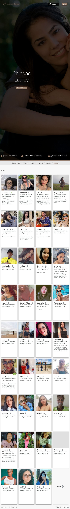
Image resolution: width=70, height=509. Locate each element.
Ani (55, 376)
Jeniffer (23, 340)
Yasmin (57, 229)
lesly (4, 303)
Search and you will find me (9, 236)
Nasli (22, 450)
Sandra (5, 413)
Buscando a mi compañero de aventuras (61, 271)
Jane (4, 340)
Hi (20, 198)
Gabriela (40, 303)
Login (64, 4)
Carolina (57, 340)
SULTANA (6, 229)
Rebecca (23, 192)
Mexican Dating (16, 163)
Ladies (41, 163)
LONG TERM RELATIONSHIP (44, 198)
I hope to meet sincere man (26, 235)
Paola (39, 340)
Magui (5, 450)
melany (23, 266)
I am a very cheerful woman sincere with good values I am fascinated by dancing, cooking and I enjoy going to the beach (9, 385)
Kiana (39, 487)
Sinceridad (39, 235)
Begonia (57, 192)
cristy (39, 376)
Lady (22, 487)
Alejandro (6, 266)
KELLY (39, 192)
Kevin (22, 229)
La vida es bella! (57, 198)
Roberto (57, 450)
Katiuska (40, 266)
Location (48, 163)
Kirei (4, 376)
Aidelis (23, 376)
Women (26, 163)
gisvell (39, 413)
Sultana (4, 235)
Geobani (40, 450)
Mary (56, 266)
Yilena (5, 487)
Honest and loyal (41, 272)
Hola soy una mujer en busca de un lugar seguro (61, 345)
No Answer (39, 309)
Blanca (5, 192)
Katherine (58, 303)
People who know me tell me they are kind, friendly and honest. (60, 201)
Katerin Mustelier (25, 303)
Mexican (33, 163)
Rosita (56, 413)
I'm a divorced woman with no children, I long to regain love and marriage (26, 238)
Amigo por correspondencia (9, 455)
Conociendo (5, 198)
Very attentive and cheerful (43, 236)
